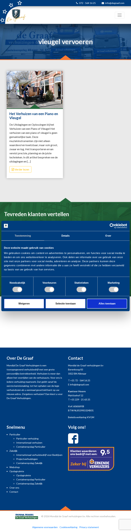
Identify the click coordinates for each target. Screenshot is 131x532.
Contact (13, 491)
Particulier (14, 434)
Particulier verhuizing (27, 438)
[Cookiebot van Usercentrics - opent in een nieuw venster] (112, 225)
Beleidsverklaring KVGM (81, 417)
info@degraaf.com (114, 3)
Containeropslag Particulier (30, 446)
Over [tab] (108, 235)
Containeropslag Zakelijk (29, 463)
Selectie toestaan (65, 303)
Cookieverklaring (68, 527)
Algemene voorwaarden (45, 527)
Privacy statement (89, 527)
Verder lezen (21, 169)
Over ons (14, 487)
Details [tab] (65, 235)
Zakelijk (13, 450)
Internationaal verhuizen (29, 442)
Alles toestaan (107, 303)
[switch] (49, 289)
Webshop (14, 467)
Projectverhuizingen (27, 459)
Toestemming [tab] (23, 235)
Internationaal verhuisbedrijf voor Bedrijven (39, 454)
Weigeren (24, 303)
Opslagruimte (16, 471)
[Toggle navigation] (119, 15)
